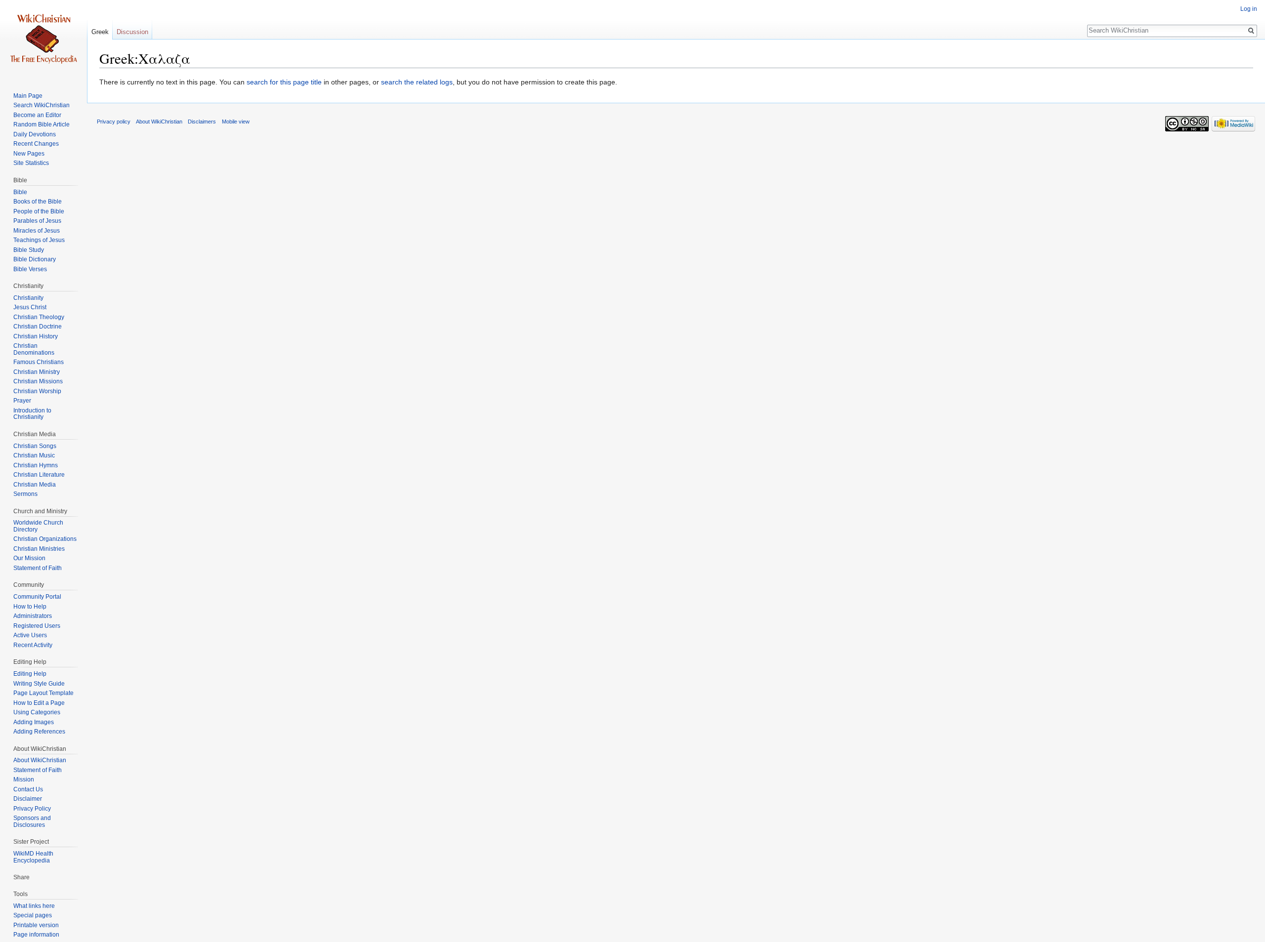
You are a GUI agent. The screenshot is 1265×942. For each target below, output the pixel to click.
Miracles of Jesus (36, 230)
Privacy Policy (32, 808)
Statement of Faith (37, 568)
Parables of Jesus (37, 220)
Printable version (36, 925)
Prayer (22, 400)
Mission (23, 779)
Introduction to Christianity (32, 414)
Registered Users (36, 625)
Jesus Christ (29, 307)
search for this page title (284, 82)
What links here (34, 905)
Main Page (27, 95)
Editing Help (29, 673)
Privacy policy (113, 121)
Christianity (28, 297)
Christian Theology (38, 317)
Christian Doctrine (37, 326)
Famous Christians (38, 362)
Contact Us (28, 789)
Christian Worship (37, 391)
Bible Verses (30, 269)
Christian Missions (38, 381)
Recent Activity (32, 645)
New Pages (28, 153)
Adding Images (33, 722)
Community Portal (37, 596)
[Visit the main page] (43, 39)
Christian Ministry (36, 372)
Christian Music (34, 455)
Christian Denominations (33, 349)
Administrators (32, 616)
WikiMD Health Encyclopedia (33, 857)
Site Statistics (31, 163)
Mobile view (236, 121)
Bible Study (28, 249)
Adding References (39, 731)
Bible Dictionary (34, 259)
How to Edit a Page (39, 702)
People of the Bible (38, 211)
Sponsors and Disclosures (32, 821)
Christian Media (34, 484)
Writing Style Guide (39, 683)
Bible (20, 192)
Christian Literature (39, 474)
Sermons (25, 494)
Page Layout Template (43, 693)
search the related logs (417, 82)
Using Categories (36, 712)
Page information (36, 934)
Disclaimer (27, 798)
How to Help (29, 606)
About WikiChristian (39, 760)
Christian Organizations (45, 538)
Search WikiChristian (41, 105)
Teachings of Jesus (39, 240)
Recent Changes (36, 143)
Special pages (32, 915)
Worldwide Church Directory (38, 526)
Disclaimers (202, 121)
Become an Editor (37, 115)
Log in (1248, 8)
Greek (100, 32)
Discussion (132, 32)
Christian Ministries (39, 548)
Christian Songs (34, 446)
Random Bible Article (41, 124)
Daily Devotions (34, 134)
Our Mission (29, 558)
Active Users (30, 635)
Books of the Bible (37, 201)
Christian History (35, 336)
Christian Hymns (35, 465)
